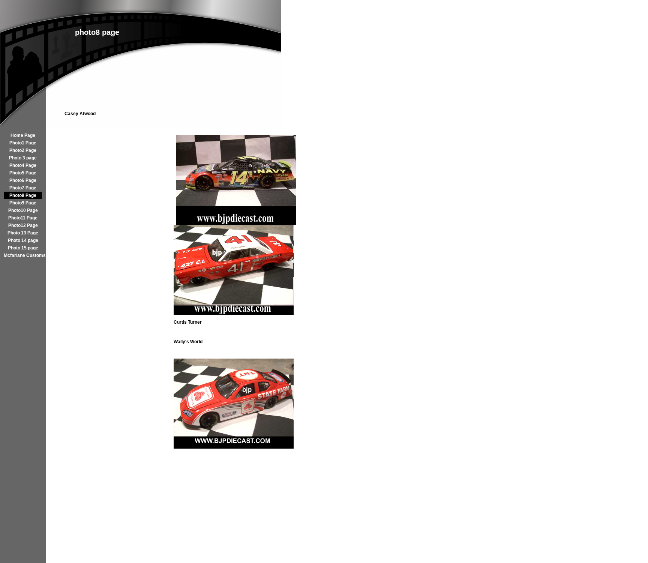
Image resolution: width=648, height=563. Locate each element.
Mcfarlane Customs (23, 255)
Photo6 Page (22, 180)
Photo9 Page (22, 203)
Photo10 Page (23, 210)
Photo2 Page (22, 150)
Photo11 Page (23, 218)
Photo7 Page (22, 188)
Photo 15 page (23, 248)
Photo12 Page (23, 225)
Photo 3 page (23, 158)
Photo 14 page (23, 240)
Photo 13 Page (23, 233)
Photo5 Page (22, 173)
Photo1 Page (22, 143)
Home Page (22, 135)
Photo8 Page (22, 195)
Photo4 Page (22, 165)
